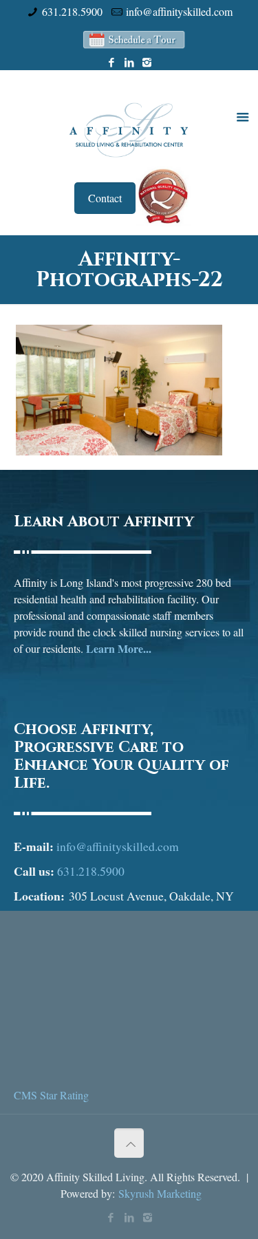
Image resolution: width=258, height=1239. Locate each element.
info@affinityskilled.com (179, 11)
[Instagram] (147, 62)
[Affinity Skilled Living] (129, 128)
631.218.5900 (72, 11)
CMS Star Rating (51, 1095)
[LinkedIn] (129, 62)
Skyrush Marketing (160, 1193)
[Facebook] (111, 62)
